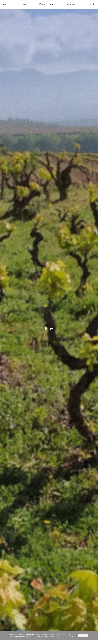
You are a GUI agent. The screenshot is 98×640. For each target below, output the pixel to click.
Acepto (83, 635)
